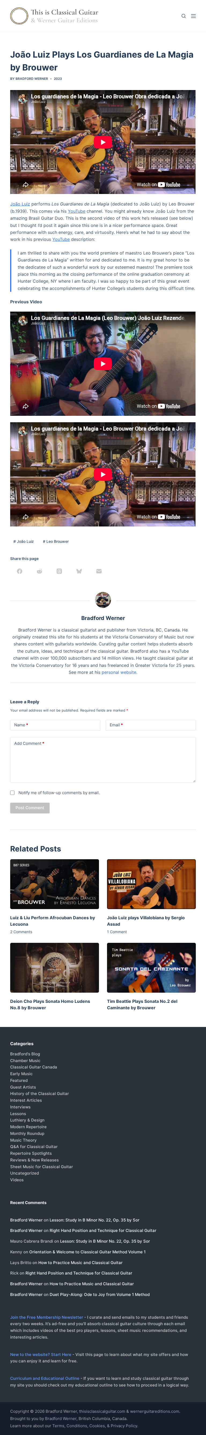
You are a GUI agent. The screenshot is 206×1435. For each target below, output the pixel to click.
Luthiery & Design (27, 1120)
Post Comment (30, 807)
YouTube (76, 211)
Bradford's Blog (25, 1053)
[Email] (99, 571)
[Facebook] (19, 571)
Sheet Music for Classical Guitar (41, 1166)
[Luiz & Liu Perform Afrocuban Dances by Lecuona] (54, 884)
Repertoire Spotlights (31, 1153)
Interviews (20, 1106)
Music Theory (23, 1140)
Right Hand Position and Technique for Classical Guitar (103, 1230)
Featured (19, 1080)
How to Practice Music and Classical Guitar (80, 1262)
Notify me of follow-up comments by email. (59, 792)
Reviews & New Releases (34, 1160)
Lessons (18, 1113)
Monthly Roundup (27, 1133)
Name (21, 724)
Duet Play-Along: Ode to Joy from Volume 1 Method (100, 1294)
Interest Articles (26, 1100)
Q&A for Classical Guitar (34, 1146)
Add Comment (29, 743)
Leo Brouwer (56, 541)
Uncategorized (24, 1173)
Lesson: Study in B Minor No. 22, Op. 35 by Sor (94, 1220)
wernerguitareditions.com (154, 1411)
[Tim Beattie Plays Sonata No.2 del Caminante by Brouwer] (151, 968)
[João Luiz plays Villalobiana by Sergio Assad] (151, 884)
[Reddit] (39, 571)
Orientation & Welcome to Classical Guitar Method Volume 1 (87, 1251)
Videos (17, 1179)
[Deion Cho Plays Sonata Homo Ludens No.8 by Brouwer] (54, 968)
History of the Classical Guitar (39, 1093)
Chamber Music (25, 1060)
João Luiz (20, 204)
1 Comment (117, 931)
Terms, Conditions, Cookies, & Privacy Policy (94, 1425)
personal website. (119, 672)
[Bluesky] (79, 571)
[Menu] (193, 16)
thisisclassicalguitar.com (102, 1411)
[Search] (184, 16)
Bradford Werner (26, 1220)
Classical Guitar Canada (33, 1067)
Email (116, 724)
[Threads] (59, 571)
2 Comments (21, 931)
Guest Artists (23, 1087)
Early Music (21, 1073)
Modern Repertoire (28, 1126)
